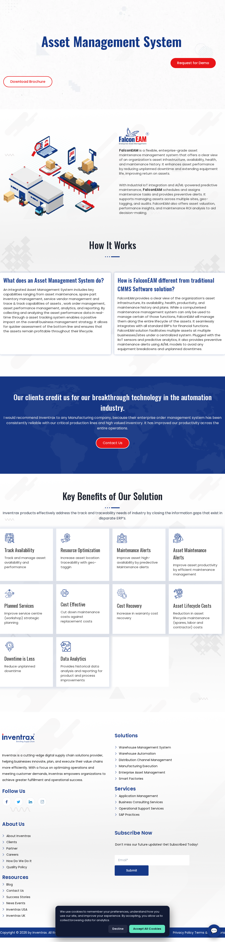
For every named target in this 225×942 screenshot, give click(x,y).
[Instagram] (42, 801)
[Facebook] (6, 801)
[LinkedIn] (30, 801)
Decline (117, 929)
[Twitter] (18, 801)
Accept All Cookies (147, 929)
